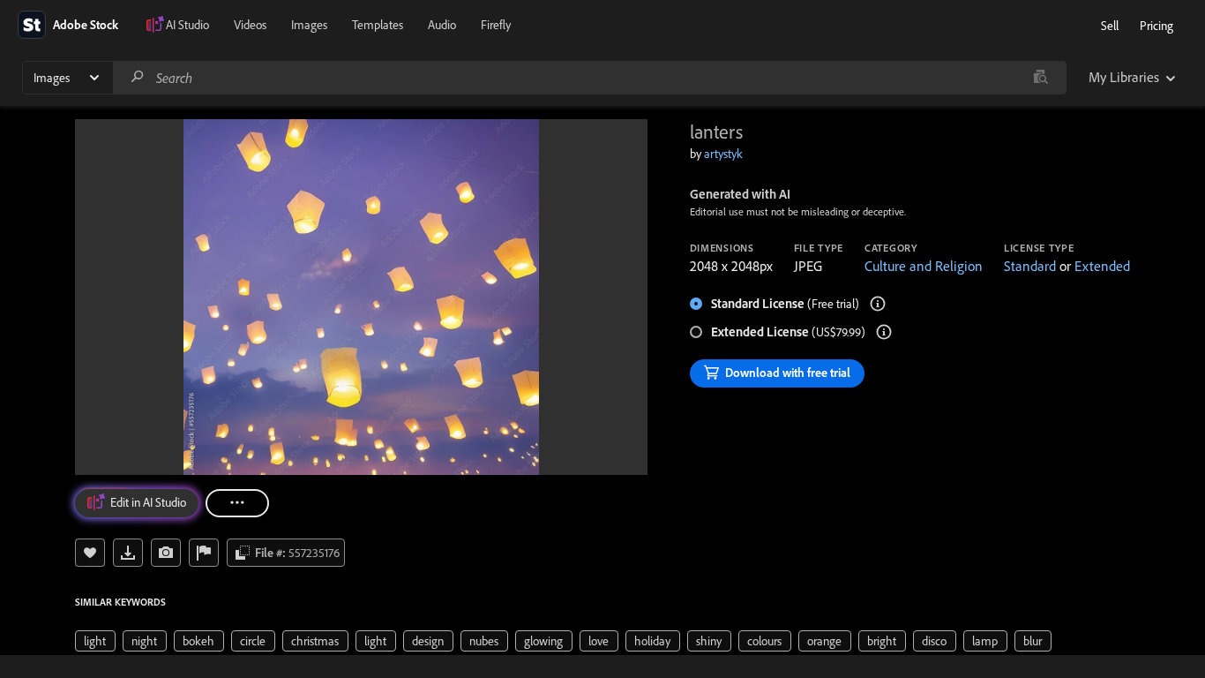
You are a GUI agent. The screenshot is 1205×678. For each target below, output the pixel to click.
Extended (1102, 266)
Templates (377, 25)
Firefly (496, 25)
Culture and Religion (923, 266)
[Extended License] (884, 332)
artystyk (723, 154)
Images (309, 25)
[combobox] (589, 77)
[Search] (137, 77)
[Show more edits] (237, 503)
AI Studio (187, 25)
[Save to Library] (90, 553)
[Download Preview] (128, 553)
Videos (250, 25)
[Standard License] (878, 304)
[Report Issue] (204, 553)
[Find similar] (1040, 78)
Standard (1030, 266)
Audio (442, 25)
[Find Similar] (166, 553)
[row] (95, 641)
